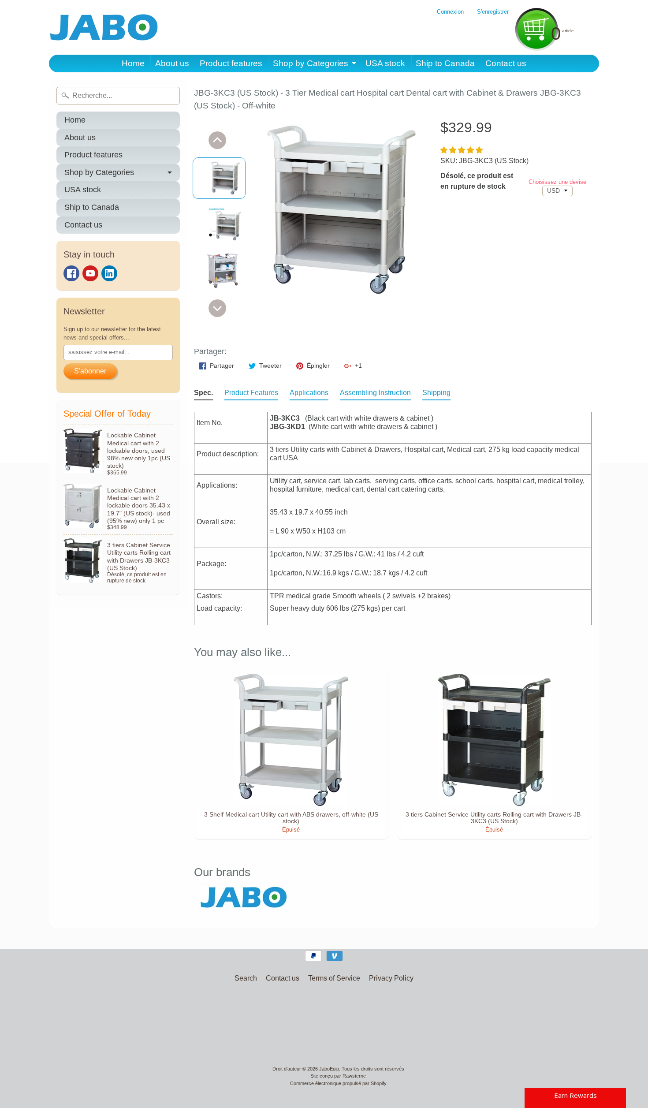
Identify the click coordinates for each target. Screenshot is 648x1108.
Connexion (450, 12)
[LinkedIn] (109, 273)
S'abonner (90, 371)
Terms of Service (334, 978)
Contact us (505, 63)
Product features (231, 63)
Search (246, 978)
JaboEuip (329, 1068)
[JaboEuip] (104, 27)
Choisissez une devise (557, 182)
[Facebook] (71, 273)
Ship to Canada (445, 63)
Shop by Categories (310, 63)
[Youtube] (90, 273)
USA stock (385, 63)
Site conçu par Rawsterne (338, 1075)
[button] (462, 150)
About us (172, 63)
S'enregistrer (493, 12)
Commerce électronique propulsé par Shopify (338, 1083)
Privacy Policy (391, 978)
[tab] (203, 394)
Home (133, 63)
